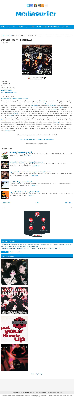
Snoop (55, 105)
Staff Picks (11, 31)
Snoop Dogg (42, 103)
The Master (34, 105)
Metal (8, 27)
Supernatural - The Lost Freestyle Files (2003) (24, 192)
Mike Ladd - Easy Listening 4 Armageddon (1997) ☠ (26, 162)
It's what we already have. (54, 392)
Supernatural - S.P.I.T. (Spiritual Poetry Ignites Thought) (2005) (30, 172)
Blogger (40, 374)
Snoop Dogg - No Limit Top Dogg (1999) (16, 39)
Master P (42, 101)
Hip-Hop (39, 27)
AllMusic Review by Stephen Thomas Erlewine (14, 98)
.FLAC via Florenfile (6, 90)
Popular (5, 252)
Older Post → (68, 202)
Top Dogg (50, 105)
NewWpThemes (12, 395)
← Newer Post (6, 202)
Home (2, 27)
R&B (27, 27)
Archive (19, 252)
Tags (12, 252)
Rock (32, 27)
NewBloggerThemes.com (53, 395)
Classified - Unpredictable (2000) (21, 182)
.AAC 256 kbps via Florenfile (8, 92)
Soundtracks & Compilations (51, 27)
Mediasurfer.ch (27, 392)
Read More (27, 155)
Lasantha (27, 395)
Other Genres (65, 27)
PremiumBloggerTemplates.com (38, 395)
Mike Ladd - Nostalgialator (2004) (21, 152)
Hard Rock (20, 27)
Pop (14, 27)
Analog (3, 31)
